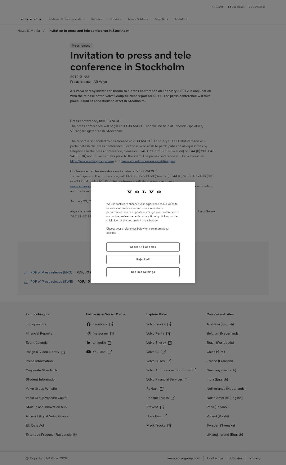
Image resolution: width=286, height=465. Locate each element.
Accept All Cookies (143, 246)
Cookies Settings (143, 271)
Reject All (143, 259)
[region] (143, 232)
